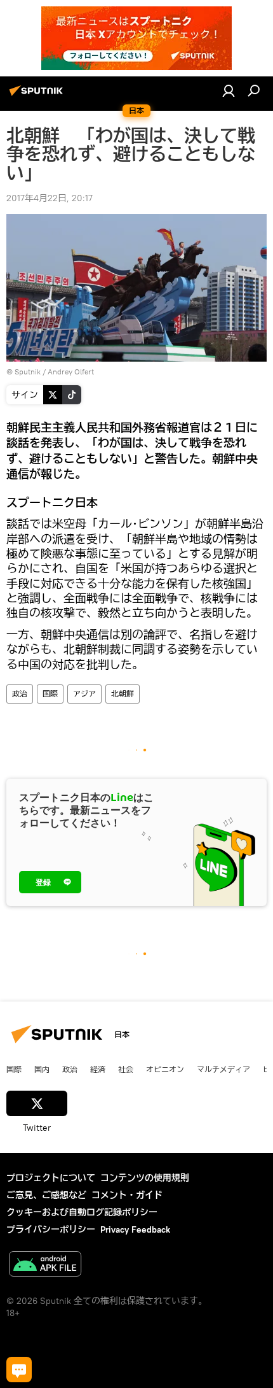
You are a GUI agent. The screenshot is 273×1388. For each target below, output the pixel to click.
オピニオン (165, 1069)
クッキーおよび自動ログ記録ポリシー (81, 1212)
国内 (42, 1069)
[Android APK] (45, 1265)
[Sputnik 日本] (38, 95)
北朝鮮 (122, 693)
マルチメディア (223, 1069)
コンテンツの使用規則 (144, 1178)
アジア (84, 693)
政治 (19, 693)
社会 (125, 1069)
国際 (50, 693)
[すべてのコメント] (19, 1369)
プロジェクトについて (50, 1178)
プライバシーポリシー (50, 1229)
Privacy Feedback (135, 1229)
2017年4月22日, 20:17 (49, 198)
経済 (97, 1069)
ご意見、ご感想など (46, 1195)
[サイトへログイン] (228, 90)
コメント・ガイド (127, 1195)
